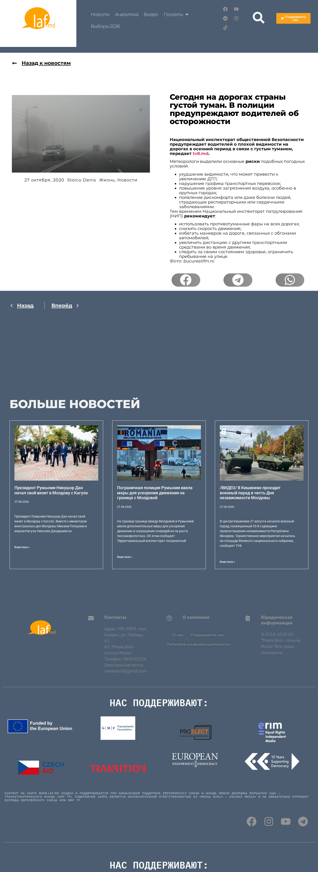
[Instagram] (236, 18)
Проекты (173, 14)
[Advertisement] (45, 359)
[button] (186, 280)
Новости (100, 14)
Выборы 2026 (105, 26)
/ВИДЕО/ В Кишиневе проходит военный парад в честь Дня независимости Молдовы (250, 492)
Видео (151, 14)
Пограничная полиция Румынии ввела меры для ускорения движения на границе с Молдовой (155, 492)
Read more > (22, 547)
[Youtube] (236, 9)
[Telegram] (225, 18)
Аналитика (126, 14)
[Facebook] (225, 9)
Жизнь (107, 180)
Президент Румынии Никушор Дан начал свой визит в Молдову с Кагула (51, 490)
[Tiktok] (225, 27)
